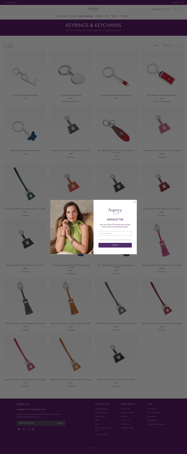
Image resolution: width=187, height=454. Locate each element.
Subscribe (115, 245)
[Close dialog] (135, 202)
